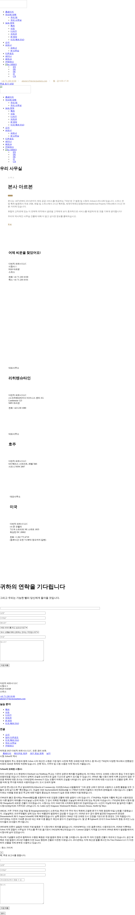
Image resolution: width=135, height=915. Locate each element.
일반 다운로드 (11, 737)
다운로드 (9, 53)
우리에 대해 (10, 14)
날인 (48, 753)
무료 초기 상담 (7, 84)
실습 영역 (9, 23)
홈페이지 (9, 12)
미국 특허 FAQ (17, 39)
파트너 (8, 45)
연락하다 (9, 62)
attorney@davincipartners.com (34, 81)
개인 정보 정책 (37, 753)
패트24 (8, 59)
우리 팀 (14, 17)
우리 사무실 (16, 20)
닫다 (2, 913)
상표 (13, 28)
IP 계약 (14, 37)
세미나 (8, 56)
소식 (7, 42)
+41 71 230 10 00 (8, 81)
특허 (13, 26)
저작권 (14, 34)
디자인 (14, 31)
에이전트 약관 (20, 753)
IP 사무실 (15, 51)
